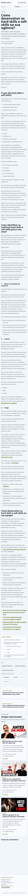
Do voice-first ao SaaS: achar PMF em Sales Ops (12, 742)
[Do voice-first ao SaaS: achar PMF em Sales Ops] (14, 731)
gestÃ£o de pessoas (20, 666)
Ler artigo (5, 758)
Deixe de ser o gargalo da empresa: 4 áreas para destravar (14, 780)
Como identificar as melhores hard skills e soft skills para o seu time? (14, 643)
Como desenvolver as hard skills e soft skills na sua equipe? (14, 655)
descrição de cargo (7, 457)
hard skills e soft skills (7, 670)
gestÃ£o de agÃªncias (7, 666)
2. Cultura (7, 649)
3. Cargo (7, 652)
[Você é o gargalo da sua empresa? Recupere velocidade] (14, 805)
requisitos (6, 486)
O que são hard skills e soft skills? (12, 640)
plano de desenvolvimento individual (14, 549)
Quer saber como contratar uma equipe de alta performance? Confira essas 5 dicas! (15, 612)
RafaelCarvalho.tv (6, 2)
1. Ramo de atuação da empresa (13, 646)
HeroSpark (15, 463)
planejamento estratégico (9, 403)
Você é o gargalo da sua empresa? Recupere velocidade (13, 816)
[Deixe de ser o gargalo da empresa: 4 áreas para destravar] (14, 769)
